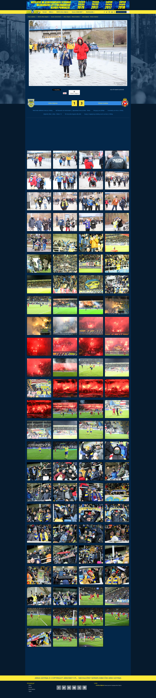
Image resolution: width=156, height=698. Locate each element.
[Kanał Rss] (114, 12)
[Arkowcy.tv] (112, 12)
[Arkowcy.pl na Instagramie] (109, 12)
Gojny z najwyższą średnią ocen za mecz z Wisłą (98, 114)
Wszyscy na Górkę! (98, 110)
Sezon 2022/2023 (56, 17)
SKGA (30, 685)
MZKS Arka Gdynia (43, 17)
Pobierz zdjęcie (74, 93)
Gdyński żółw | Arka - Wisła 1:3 (52, 114)
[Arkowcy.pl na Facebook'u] (104, 12)
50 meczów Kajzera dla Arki (73, 114)
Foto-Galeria (31, 17)
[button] (127, 12)
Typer (30, 691)
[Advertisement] (78, 134)
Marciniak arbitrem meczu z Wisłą (42, 110)
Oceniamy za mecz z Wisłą (115, 110)
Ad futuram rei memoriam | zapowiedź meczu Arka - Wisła (73, 110)
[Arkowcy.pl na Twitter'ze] (106, 12)
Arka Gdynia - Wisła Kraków (72, 17)
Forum (45, 12)
